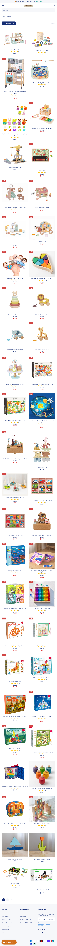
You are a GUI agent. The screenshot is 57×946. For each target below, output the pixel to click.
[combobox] (28, 10)
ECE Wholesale (5, 916)
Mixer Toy (15, 244)
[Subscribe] (53, 919)
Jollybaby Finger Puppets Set (15, 278)
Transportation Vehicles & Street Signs (42, 500)
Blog (3, 932)
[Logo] (28, 6)
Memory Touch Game (42, 50)
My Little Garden (15, 883)
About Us (4, 913)
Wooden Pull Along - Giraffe (42, 349)
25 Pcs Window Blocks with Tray (42, 823)
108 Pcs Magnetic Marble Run (42, 645)
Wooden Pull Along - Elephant (15, 349)
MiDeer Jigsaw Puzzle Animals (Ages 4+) (15, 608)
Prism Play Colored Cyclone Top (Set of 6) (42, 788)
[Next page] (11, 899)
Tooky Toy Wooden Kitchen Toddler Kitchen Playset (15, 92)
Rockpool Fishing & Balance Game (42, 83)
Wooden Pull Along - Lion (42, 315)
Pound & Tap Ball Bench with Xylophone (42, 128)
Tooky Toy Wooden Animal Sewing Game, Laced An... (15, 134)
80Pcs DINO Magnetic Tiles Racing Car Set (42, 752)
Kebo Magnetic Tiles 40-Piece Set (42, 677)
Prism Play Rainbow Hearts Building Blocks (42, 278)
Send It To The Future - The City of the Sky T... (15, 459)
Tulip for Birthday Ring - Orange (42, 859)
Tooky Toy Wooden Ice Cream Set (15, 384)
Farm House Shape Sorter (42, 207)
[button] (54, 5)
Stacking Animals (42, 467)
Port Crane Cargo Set (15, 167)
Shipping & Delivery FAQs (26, 919)
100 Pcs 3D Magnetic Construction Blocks (15, 645)
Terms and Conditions (7, 926)
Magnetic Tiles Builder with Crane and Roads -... (15, 716)
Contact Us (23, 916)
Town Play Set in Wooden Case (15, 535)
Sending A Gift (23, 913)
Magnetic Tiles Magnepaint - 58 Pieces (42, 716)
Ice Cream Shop (15, 49)
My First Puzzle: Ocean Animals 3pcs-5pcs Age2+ (42, 571)
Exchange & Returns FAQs (26, 922)
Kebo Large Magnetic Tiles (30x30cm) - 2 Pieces (15, 786)
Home (3, 16)
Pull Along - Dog (42, 241)
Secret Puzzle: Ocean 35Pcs (15, 570)
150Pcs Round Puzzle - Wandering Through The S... (42, 421)
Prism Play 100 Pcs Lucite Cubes (42, 608)
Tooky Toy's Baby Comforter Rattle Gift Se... (15, 207)
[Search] (3, 10)
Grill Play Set (42, 170)
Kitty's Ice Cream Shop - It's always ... (42, 535)
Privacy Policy (5, 929)
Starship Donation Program (8, 922)
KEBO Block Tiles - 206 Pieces (15, 749)
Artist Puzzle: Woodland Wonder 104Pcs (15, 420)
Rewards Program (6, 919)
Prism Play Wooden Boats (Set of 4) (15, 497)
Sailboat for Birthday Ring (15, 859)
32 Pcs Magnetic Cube (15, 681)
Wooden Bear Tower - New (15, 315)
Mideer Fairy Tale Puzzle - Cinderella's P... (15, 823)
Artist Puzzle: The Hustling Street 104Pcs (42, 384)
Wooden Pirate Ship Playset (42, 889)
